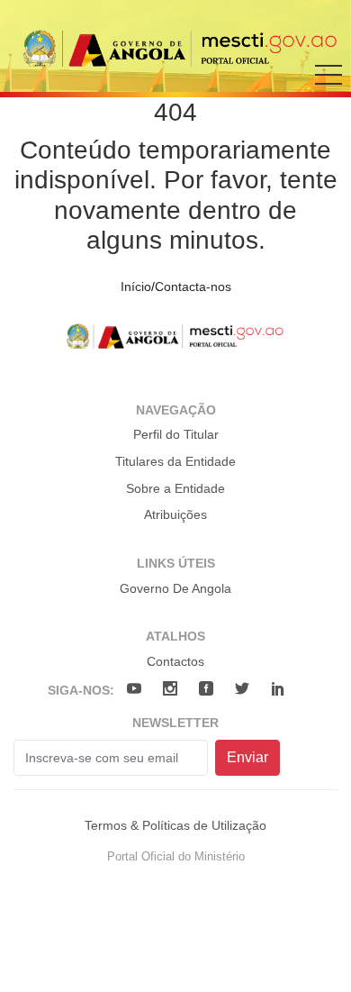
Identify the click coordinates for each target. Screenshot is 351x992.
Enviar (247, 757)
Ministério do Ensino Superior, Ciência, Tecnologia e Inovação (180, 48)
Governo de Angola (175, 588)
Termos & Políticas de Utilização (175, 825)
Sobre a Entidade (175, 488)
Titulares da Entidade (175, 461)
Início (136, 286)
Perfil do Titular (176, 434)
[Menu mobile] (328, 87)
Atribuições (175, 514)
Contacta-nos (193, 286)
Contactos (175, 661)
